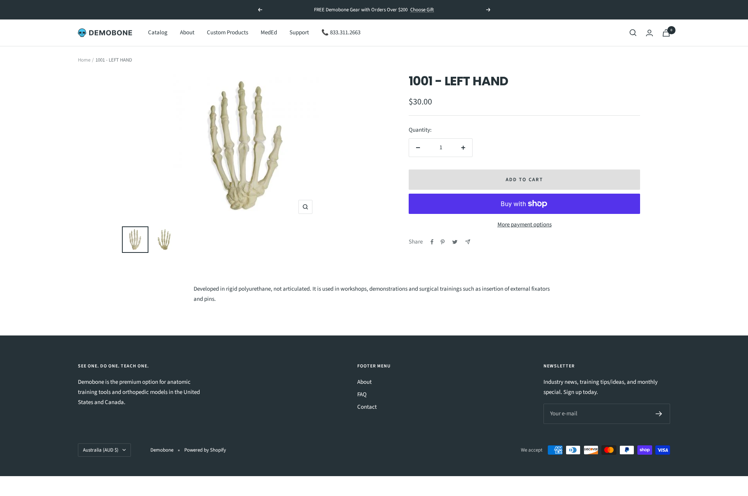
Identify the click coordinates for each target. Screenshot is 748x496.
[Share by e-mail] (467, 241)
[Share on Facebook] (432, 242)
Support (299, 32)
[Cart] (666, 33)
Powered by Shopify (205, 450)
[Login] (649, 33)
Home (84, 60)
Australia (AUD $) (100, 450)
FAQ (362, 394)
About (187, 32)
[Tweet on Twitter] (455, 242)
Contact (367, 407)
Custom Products (227, 32)
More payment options (524, 225)
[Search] (633, 32)
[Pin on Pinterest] (443, 242)
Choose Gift (422, 9)
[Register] (659, 414)
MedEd (269, 32)
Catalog (158, 32)
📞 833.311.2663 (340, 32)
